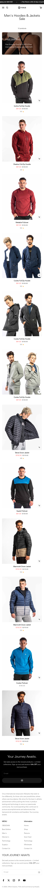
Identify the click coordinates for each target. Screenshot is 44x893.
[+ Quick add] (39, 101)
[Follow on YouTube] (24, 880)
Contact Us (6, 848)
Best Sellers (6, 829)
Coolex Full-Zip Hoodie (22, 281)
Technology (6, 841)
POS (19, 887)
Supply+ (5, 845)
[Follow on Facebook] (3, 880)
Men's (4, 833)
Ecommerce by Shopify (31, 887)
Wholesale (28, 845)
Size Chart (27, 837)
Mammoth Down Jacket (22, 566)
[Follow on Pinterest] (19, 880)
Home (26, 825)
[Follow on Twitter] (8, 880)
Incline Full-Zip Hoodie (22, 106)
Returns (27, 833)
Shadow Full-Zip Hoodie (22, 164)
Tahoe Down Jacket (22, 453)
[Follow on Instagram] (13, 880)
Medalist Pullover (22, 222)
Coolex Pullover (22, 683)
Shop (26, 829)
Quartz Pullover (22, 511)
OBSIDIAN (6, 825)
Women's (5, 837)
